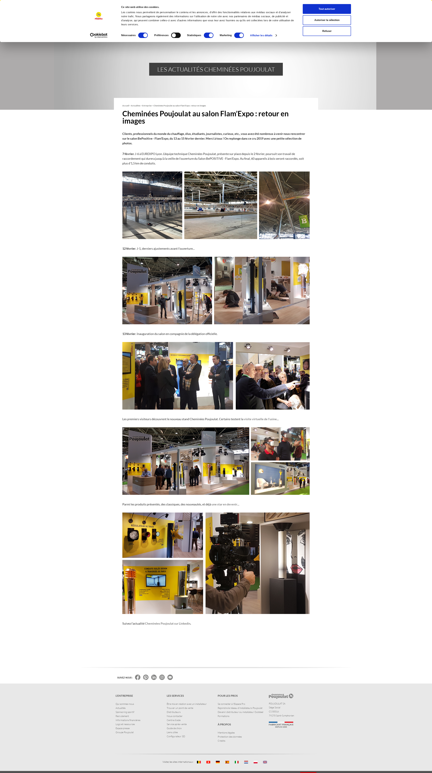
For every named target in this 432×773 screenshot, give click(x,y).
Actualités (121, 707)
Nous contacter (175, 716)
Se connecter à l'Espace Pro (231, 703)
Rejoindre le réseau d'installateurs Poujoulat (240, 707)
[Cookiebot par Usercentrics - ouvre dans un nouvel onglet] (99, 35)
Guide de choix (174, 728)
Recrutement (122, 716)
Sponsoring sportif (125, 712)
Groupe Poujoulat (125, 732)
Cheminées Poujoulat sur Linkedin (167, 623)
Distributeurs (174, 712)
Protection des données (230, 736)
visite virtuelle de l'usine (260, 419)
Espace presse (123, 728)
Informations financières (128, 720)
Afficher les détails (261, 35)
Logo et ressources (125, 724)
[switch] (176, 35)
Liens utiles (172, 732)
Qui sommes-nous (125, 703)
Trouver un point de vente (180, 707)
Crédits (221, 740)
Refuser (327, 31)
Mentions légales (226, 732)
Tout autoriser (327, 8)
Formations (223, 716)
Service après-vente (177, 724)
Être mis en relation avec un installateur (187, 703)
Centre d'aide (174, 720)
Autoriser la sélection (327, 20)
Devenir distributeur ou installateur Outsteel (240, 712)
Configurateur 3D (176, 736)
